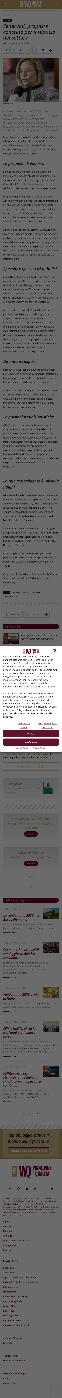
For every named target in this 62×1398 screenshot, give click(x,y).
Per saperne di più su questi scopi (47, 725)
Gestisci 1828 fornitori (24, 725)
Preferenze (31, 742)
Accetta (31, 733)
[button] (54, 651)
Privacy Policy (39, 748)
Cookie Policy (22, 748)
